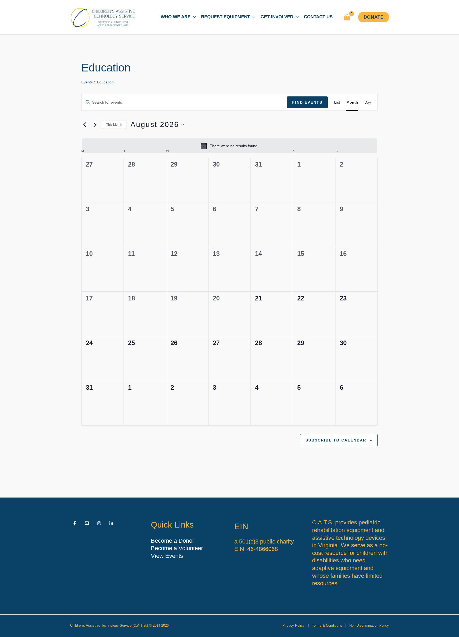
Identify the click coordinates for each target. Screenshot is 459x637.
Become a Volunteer (177, 548)
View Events (167, 556)
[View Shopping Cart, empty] (347, 17)
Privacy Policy (293, 625)
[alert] (229, 145)
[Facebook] (74, 523)
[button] (193, 17)
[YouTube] (86, 523)
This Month (114, 124)
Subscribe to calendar (335, 440)
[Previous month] (84, 124)
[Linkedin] (111, 523)
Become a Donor (172, 540)
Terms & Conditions (327, 625)
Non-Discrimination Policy (369, 625)
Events (87, 82)
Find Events (307, 102)
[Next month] (95, 124)
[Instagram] (99, 523)
